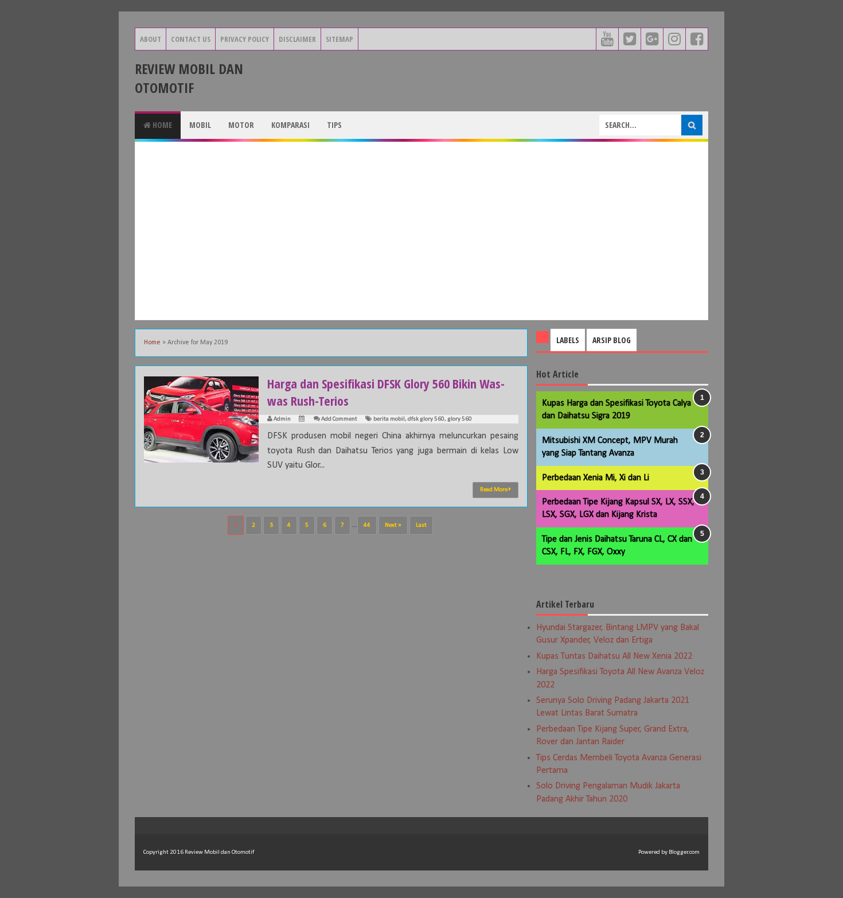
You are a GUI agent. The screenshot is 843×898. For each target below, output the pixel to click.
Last (421, 525)
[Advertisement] (421, 230)
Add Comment (339, 419)
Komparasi (290, 124)
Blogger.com (684, 852)
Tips (334, 124)
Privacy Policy (244, 39)
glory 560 (459, 419)
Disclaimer (297, 39)
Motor (241, 124)
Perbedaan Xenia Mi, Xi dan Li (595, 478)
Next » (393, 525)
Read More (494, 490)
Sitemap (339, 39)
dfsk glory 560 (426, 419)
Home (161, 124)
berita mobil (389, 419)
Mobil (200, 124)
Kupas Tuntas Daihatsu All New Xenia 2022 (614, 656)
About (150, 39)
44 (367, 525)
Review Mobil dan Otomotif (189, 78)
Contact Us (190, 39)
